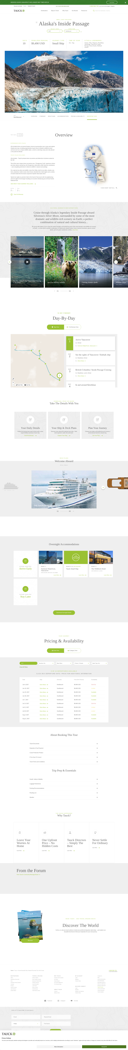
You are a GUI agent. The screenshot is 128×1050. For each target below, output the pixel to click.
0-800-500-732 (94, 6)
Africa (12, 977)
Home (12, 970)
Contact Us (100, 975)
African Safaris (35, 977)
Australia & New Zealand (16, 982)
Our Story (56, 979)
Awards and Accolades (58, 977)
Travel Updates (101, 992)
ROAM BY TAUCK (31, 6)
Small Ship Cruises (36, 990)
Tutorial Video (78, 981)
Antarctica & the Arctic (15, 979)
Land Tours (34, 985)
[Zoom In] (13, 383)
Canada (12, 984)
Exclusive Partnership (36, 981)
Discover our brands (18, 6)
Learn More (19, 850)
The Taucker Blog (57, 984)
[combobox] (92, 663)
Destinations (44, 10)
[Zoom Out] (13, 385)
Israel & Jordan (14, 987)
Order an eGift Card (101, 983)
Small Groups (35, 988)
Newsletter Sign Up (101, 982)
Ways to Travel (55, 10)
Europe (12, 985)
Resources (84, 10)
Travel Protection (101, 990)
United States (13, 990)
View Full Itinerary (18, 194)
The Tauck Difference (58, 982)
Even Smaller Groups (36, 979)
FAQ (98, 977)
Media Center (57, 992)
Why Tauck (65, 10)
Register (77, 979)
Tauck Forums (100, 987)
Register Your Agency (79, 991)
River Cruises (35, 987)
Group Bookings (101, 980)
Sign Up (112, 6)
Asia (11, 981)
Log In (108, 6)
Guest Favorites (35, 984)
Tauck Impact (56, 981)
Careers (55, 991)
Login (76, 977)
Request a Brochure (102, 985)
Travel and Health (101, 988)
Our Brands (75, 10)
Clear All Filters (24, 667)
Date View (56, 650)
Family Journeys (35, 982)
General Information (102, 979)
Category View (73, 650)
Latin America (13, 988)
